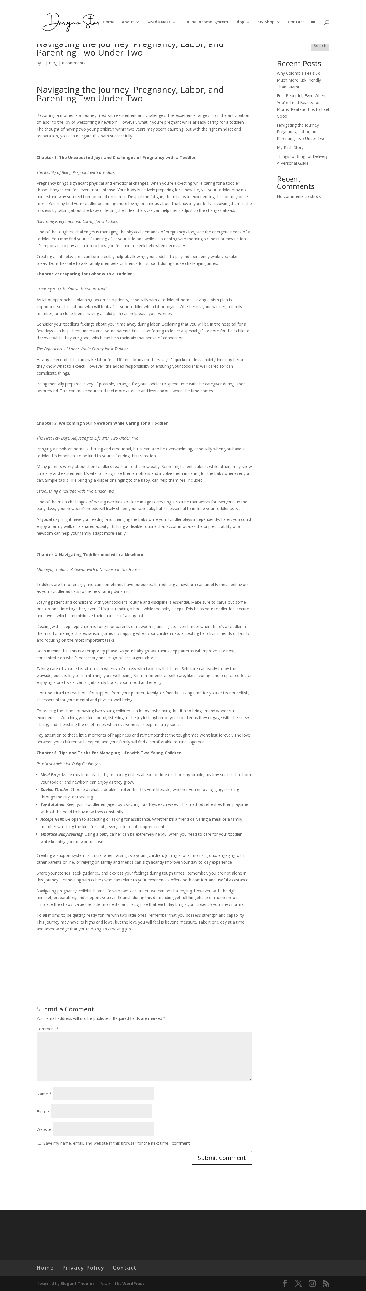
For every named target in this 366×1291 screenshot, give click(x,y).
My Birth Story (290, 147)
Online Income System (206, 22)
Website (44, 1129)
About (128, 22)
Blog (240, 22)
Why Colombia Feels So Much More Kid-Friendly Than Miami (299, 80)
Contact (296, 22)
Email (43, 1111)
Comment (48, 1029)
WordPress (133, 1283)
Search (320, 45)
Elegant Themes (78, 1283)
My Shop (266, 22)
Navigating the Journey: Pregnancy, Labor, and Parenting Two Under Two (301, 131)
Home (108, 22)
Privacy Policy (83, 1267)
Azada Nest (158, 22)
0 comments (73, 63)
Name (44, 1094)
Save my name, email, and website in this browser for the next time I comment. (117, 1143)
